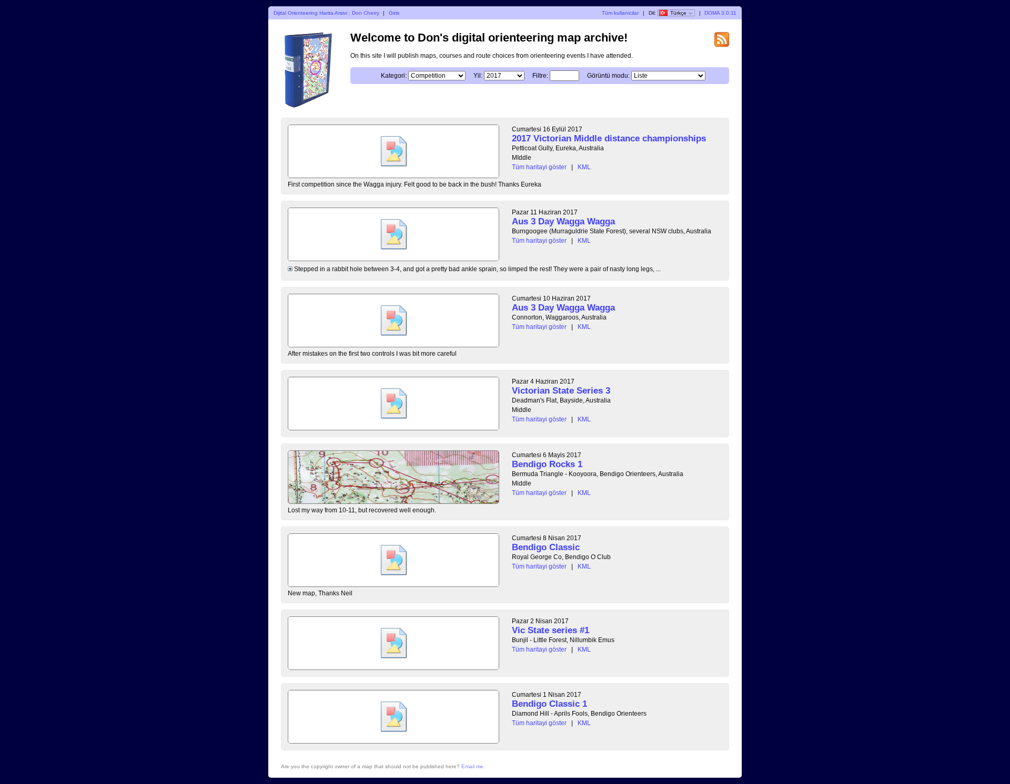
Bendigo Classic (546, 547)
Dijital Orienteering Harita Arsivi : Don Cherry (326, 13)
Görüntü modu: (608, 75)
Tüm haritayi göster (539, 167)
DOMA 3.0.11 (720, 13)
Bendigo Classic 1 (549, 704)
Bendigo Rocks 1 (547, 464)
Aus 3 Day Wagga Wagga (563, 221)
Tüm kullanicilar (620, 13)
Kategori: (394, 75)
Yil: (477, 75)
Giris (394, 13)
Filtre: (540, 75)
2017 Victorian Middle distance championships (609, 138)
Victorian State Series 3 (561, 391)
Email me (472, 766)
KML (584, 167)
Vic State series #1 (550, 630)
